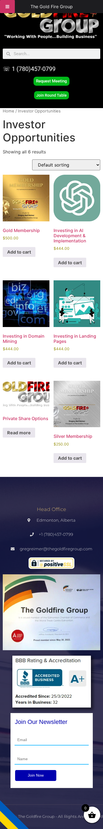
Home (8, 111)
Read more (19, 432)
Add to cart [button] (19, 252)
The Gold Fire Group (51, 6)
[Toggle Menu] (7, 6)
